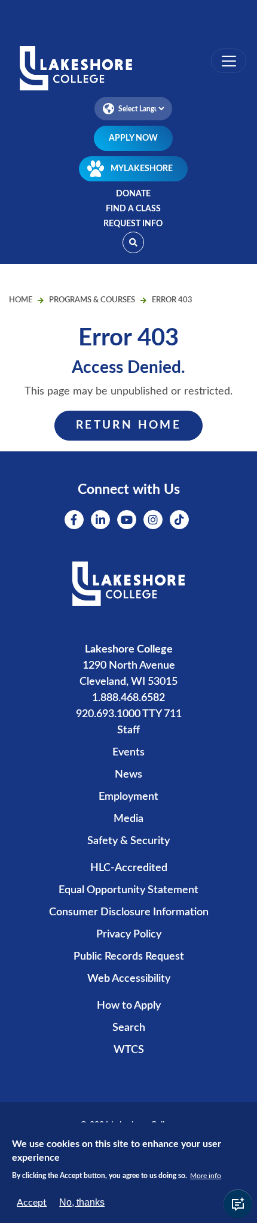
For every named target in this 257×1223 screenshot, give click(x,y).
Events (128, 752)
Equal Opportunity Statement (128, 890)
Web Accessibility (128, 978)
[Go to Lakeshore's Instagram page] (153, 519)
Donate (133, 194)
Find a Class (133, 209)
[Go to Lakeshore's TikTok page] (179, 519)
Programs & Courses (92, 300)
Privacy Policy (128, 934)
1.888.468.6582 (128, 698)
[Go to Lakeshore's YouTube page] (126, 519)
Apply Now (133, 138)
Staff (128, 730)
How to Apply (129, 1005)
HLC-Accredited (128, 868)
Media (128, 819)
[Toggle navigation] (228, 60)
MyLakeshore (142, 169)
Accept (32, 1202)
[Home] (128, 69)
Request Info (133, 224)
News (128, 774)
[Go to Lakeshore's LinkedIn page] (100, 519)
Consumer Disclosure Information (129, 912)
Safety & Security (128, 841)
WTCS (129, 1050)
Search (128, 1027)
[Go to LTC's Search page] (133, 242)
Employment (128, 796)
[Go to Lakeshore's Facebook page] (74, 519)
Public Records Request (129, 956)
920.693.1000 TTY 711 (129, 714)
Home (20, 300)
